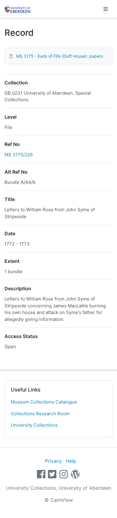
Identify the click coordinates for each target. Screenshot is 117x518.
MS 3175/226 (18, 154)
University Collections (34, 425)
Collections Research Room (40, 413)
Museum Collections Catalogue (44, 402)
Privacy (53, 461)
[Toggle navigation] (105, 9)
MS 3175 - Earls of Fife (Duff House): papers (59, 56)
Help (71, 461)
